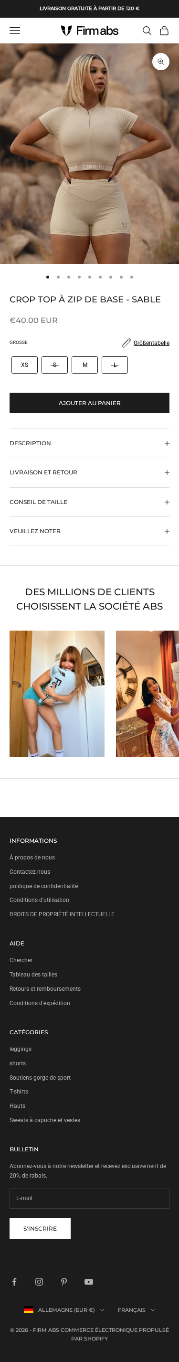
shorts (18, 1063)
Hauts (17, 1106)
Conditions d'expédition (40, 1003)
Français (132, 1310)
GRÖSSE (19, 342)
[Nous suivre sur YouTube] (89, 1282)
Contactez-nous (30, 872)
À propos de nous (32, 857)
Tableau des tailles (33, 974)
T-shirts (19, 1091)
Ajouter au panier (90, 403)
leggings (21, 1049)
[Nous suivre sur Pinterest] (64, 1282)
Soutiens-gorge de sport (40, 1077)
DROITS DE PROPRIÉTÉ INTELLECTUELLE (62, 914)
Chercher (21, 960)
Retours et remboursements (45, 989)
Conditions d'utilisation (39, 900)
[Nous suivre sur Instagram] (39, 1282)
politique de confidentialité (44, 886)
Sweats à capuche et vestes (45, 1120)
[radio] (24, 365)
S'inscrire (40, 1228)
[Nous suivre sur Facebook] (14, 1282)
